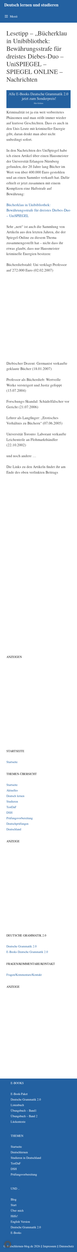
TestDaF (11, 807)
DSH (9, 812)
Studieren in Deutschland (26, 1158)
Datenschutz (66, 1246)
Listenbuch (17, 1105)
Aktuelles (12, 790)
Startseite (12, 762)
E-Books (16, 1233)
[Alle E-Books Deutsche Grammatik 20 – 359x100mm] (38, 106)
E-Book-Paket (19, 1094)
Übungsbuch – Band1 (24, 1110)
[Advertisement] (38, 318)
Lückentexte (18, 1122)
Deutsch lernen (15, 796)
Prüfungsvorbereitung (19, 818)
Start (13, 1205)
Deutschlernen (19, 1152)
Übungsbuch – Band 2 (24, 1116)
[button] (7, 1244)
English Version (20, 1222)
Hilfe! (14, 1216)
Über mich (17, 1210)
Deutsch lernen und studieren (31, 5)
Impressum (49, 1246)
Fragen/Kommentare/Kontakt (24, 975)
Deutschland (13, 829)
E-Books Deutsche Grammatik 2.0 (27, 952)
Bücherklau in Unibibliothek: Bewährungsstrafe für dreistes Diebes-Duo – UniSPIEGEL (38, 210)
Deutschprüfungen (17, 824)
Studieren (12, 801)
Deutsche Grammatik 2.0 (21, 946)
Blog (13, 1199)
